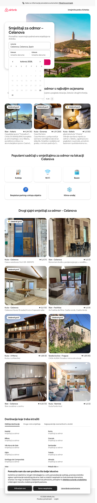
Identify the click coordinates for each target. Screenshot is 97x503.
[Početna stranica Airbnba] (11, 10)
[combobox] (30, 46)
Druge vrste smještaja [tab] (31, 424)
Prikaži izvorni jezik (66, 3)
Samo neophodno (45, 488)
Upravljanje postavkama (70, 488)
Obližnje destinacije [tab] (12, 424)
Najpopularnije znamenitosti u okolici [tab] (58, 424)
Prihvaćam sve (19, 488)
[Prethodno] (43, 99)
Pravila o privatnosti (44, 499)
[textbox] (19, 55)
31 (12, 95)
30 (40, 90)
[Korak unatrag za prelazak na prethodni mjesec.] (12, 61)
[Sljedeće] (52, 99)
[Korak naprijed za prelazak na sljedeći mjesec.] (40, 61)
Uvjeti (56, 499)
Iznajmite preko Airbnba (78, 10)
